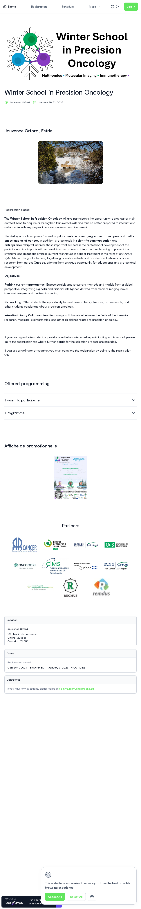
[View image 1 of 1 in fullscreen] (70, 162)
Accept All (55, 897)
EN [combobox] (118, 6)
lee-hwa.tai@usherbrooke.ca (76, 688)
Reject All (76, 897)
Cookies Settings (92, 897)
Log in (131, 6)
